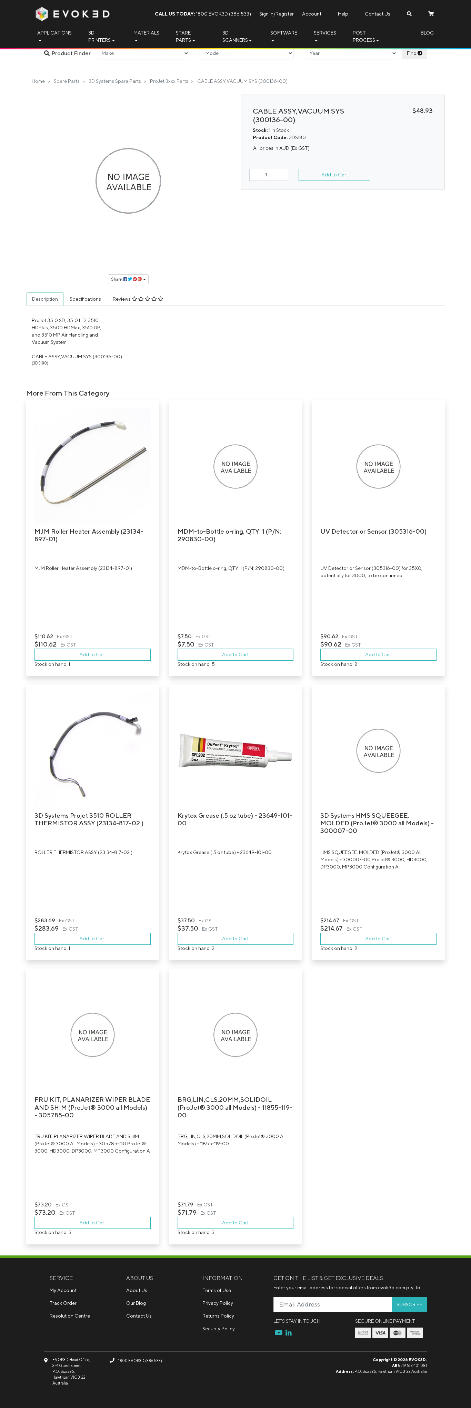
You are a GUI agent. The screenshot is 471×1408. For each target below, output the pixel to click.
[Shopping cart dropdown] (431, 14)
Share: (117, 279)
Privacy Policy (217, 1303)
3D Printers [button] (99, 36)
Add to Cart (334, 174)
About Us (136, 1290)
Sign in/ (267, 14)
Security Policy (218, 1328)
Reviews (122, 299)
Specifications (85, 299)
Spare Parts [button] (183, 36)
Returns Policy (218, 1316)
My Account (63, 1290)
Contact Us (377, 14)
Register (284, 14)
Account (311, 14)
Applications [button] (54, 33)
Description (45, 299)
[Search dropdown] (409, 14)
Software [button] (283, 33)
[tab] (45, 299)
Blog (427, 33)
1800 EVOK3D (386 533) (203, 14)
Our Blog (136, 1303)
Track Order (63, 1303)
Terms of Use (216, 1290)
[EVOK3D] (72, 13)
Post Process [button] (364, 36)
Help (343, 14)
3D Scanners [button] (235, 36)
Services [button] (325, 33)
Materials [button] (146, 33)
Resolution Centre (70, 1316)
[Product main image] (128, 181)
